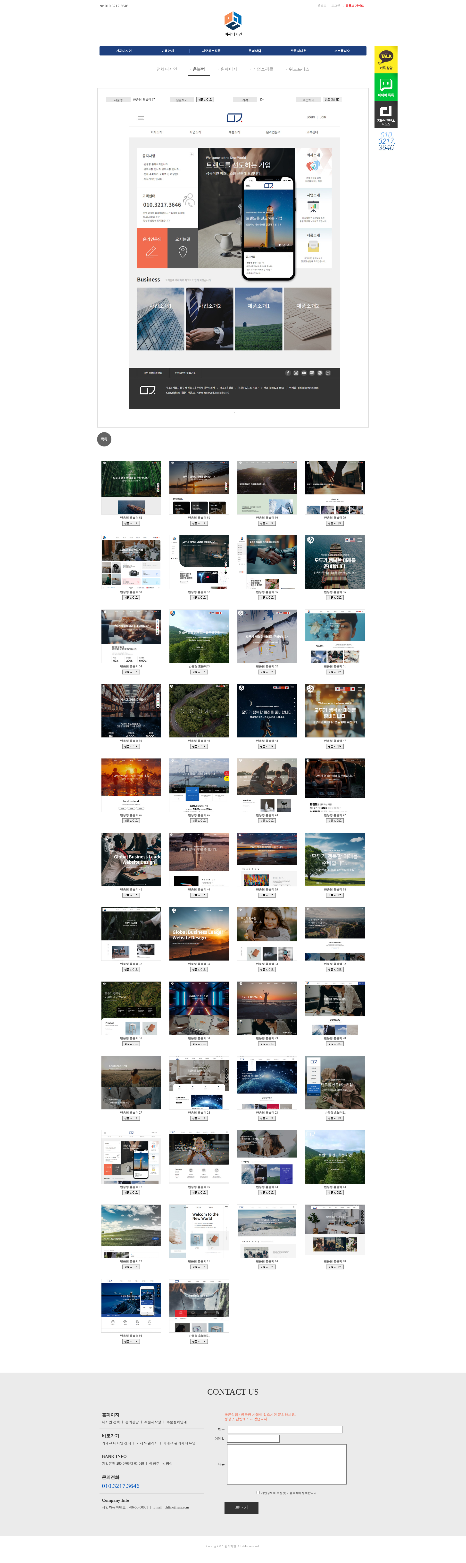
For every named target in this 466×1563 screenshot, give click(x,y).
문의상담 (132, 1422)
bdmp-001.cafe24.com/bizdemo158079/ (131, 820)
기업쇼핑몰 (263, 69)
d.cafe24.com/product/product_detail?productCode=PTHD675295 (332, 99)
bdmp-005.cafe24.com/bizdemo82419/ (199, 1267)
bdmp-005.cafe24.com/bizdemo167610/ (131, 597)
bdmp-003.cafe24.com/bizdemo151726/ (335, 895)
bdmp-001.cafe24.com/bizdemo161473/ (267, 746)
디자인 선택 (111, 1422)
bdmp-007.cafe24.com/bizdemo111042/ (205, 99)
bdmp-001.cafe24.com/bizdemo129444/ (199, 1118)
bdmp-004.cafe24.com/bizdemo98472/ (267, 1192)
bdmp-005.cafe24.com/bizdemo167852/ (335, 523)
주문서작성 (152, 1422)
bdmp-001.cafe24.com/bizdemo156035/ (267, 820)
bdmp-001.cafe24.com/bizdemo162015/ (131, 746)
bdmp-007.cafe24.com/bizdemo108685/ (199, 1192)
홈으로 (322, 5)
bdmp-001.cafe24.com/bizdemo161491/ (199, 746)
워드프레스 (299, 69)
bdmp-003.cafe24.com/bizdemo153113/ (199, 895)
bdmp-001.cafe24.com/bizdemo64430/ (199, 1341)
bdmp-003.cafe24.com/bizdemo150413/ (131, 969)
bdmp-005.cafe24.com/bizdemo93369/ (335, 1192)
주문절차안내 (176, 1422)
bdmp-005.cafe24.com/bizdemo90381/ (131, 1267)
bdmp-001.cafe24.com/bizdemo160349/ (335, 746)
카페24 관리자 (147, 1443)
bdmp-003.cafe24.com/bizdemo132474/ (131, 1341)
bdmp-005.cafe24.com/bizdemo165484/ (335, 597)
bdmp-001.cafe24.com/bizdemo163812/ (267, 672)
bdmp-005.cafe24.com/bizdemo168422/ (267, 523)
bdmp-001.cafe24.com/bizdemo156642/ (199, 820)
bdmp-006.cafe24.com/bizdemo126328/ (335, 1118)
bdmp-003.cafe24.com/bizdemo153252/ (131, 895)
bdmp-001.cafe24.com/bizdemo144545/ (131, 1043)
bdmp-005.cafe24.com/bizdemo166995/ (267, 597)
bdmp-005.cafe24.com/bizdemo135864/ (335, 1043)
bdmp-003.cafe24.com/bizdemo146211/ (267, 969)
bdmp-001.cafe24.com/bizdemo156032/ (335, 820)
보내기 (241, 1507)
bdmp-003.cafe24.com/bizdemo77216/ (335, 1267)
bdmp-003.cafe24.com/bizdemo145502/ (335, 969)
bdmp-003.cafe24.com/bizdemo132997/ (131, 1118)
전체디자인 (167, 69)
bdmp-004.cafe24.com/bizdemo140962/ (199, 1043)
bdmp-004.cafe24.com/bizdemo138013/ (267, 1043)
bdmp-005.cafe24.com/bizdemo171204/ (131, 523)
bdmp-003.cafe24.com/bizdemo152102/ (267, 895)
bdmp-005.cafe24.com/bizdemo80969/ (267, 1267)
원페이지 (229, 69)
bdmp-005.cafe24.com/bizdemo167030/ (199, 597)
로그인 (335, 5)
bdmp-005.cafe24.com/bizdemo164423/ (131, 672)
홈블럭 (199, 69)
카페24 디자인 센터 (116, 1443)
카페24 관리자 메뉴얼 (179, 1443)
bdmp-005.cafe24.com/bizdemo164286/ (199, 672)
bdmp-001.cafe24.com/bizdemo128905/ (267, 1118)
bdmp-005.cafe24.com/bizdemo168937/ (199, 523)
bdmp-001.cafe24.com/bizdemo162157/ (335, 672)
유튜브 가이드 (355, 5)
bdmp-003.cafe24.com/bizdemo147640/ (199, 969)
